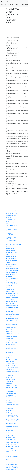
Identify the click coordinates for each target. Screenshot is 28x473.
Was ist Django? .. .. (11, 352)
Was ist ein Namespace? (12, 342)
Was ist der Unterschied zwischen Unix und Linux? (12, 458)
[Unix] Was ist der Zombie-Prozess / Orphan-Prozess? (10, 289)
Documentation (6, 2)
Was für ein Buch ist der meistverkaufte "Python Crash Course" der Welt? (12, 320)
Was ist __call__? (10, 435)
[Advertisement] (12, 29)
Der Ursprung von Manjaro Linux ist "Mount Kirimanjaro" (12, 371)
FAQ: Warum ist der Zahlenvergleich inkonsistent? (11, 381)
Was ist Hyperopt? (10, 413)
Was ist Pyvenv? (10, 433)
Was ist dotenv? (10, 355)
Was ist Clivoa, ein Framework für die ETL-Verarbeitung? (12, 284)
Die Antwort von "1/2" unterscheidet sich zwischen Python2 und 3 (12, 361)
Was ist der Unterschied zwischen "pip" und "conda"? (12, 348)
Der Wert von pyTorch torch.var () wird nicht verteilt (11, 387)
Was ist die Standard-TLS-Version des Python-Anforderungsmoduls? (12, 238)
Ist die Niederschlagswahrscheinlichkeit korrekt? (14, 244)
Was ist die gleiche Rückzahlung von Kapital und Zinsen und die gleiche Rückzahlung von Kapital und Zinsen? (12, 441)
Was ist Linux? (9, 375)
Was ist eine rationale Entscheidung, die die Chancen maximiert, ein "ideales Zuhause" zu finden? (12, 468)
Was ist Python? (10, 410)
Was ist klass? (9, 377)
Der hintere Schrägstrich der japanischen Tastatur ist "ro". (12, 307)
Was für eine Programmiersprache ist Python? (12, 278)
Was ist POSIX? (10, 357)
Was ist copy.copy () (11, 344)
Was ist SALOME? (10, 391)
